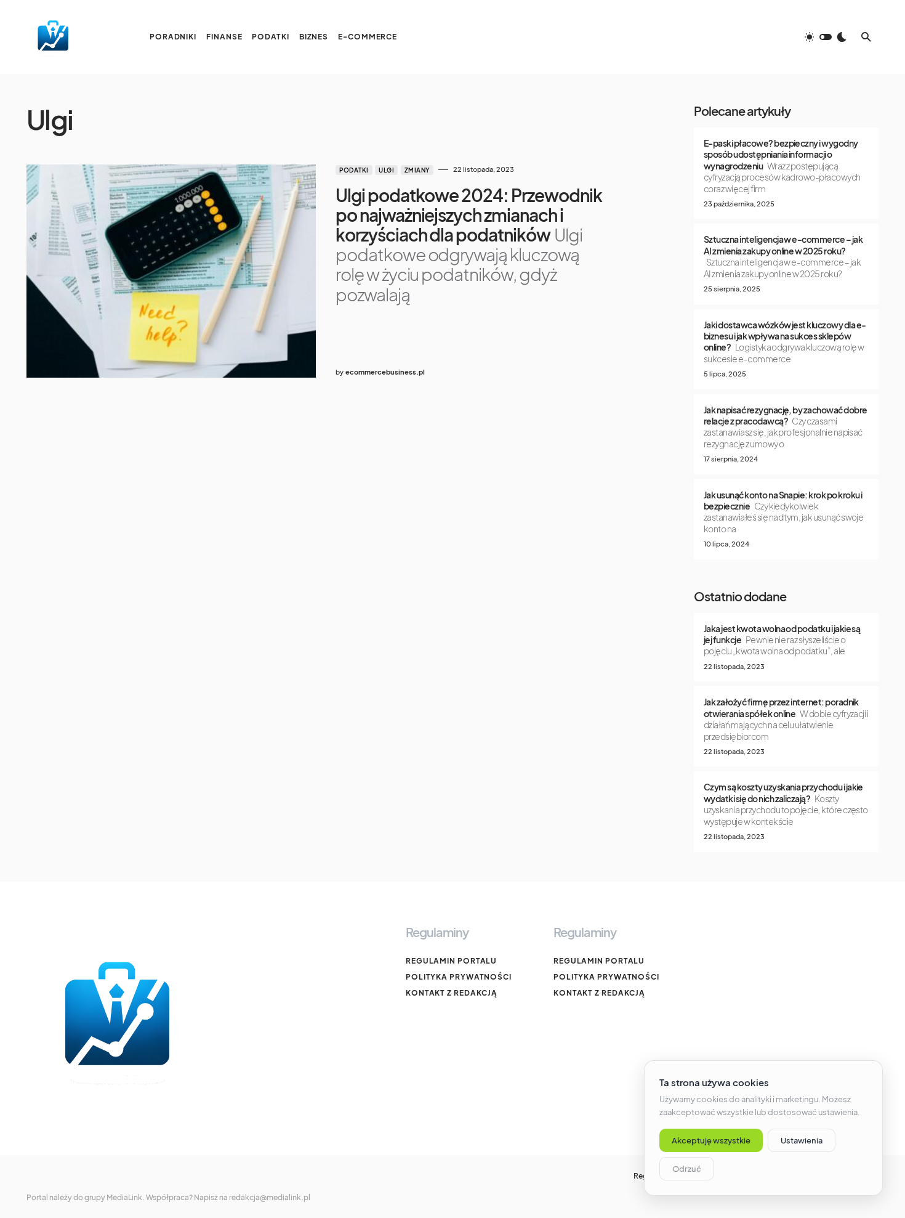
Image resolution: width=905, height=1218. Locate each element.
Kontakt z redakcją (451, 992)
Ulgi (386, 170)
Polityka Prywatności (459, 976)
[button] (825, 37)
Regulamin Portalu (451, 960)
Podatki (354, 170)
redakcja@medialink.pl (269, 1197)
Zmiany (417, 170)
